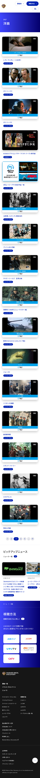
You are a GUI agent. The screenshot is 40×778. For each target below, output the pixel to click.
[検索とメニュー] (35, 9)
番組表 (19, 4)
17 (32, 539)
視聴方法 (32, 4)
